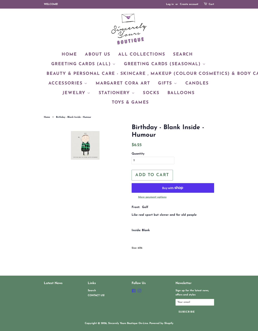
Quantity (138, 153)
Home (69, 54)
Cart (211, 4)
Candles (197, 83)
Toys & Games (130, 102)
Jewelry (74, 93)
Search (183, 54)
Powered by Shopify (161, 323)
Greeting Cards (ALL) (82, 64)
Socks (151, 93)
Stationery (115, 93)
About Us (97, 54)
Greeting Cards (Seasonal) (163, 64)
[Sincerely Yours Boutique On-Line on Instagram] (139, 291)
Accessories (66, 83)
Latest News (53, 283)
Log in (170, 4)
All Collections (141, 54)
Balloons (181, 93)
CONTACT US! (96, 295)
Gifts (166, 83)
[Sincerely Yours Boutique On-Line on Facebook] (134, 291)
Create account (189, 4)
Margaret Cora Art (123, 83)
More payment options (152, 197)
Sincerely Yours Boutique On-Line (128, 323)
